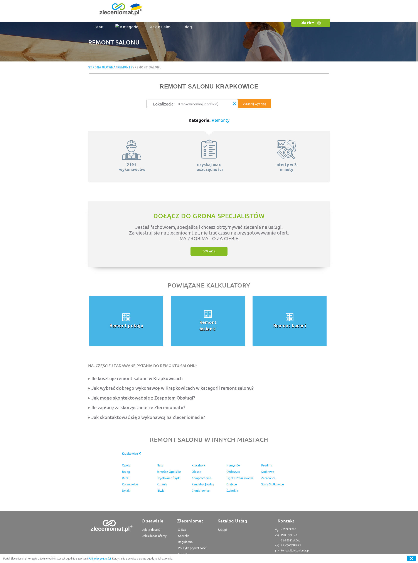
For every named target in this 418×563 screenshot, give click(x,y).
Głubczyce (233, 471)
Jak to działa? (151, 529)
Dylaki (126, 490)
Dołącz (209, 251)
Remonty (220, 120)
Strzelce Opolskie (169, 471)
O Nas (181, 529)
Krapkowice (130, 453)
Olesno (196, 471)
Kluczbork (198, 465)
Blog (188, 27)
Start (99, 27)
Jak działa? (161, 27)
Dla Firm (307, 22)
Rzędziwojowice (203, 484)
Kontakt (183, 535)
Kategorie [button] (128, 27)
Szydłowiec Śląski (168, 478)
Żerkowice (268, 478)
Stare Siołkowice (272, 484)
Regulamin (185, 542)
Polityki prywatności (99, 558)
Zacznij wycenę (254, 103)
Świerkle (232, 490)
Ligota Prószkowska (239, 478)
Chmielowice (201, 490)
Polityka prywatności (192, 548)
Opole (126, 465)
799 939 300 (288, 529)
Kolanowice (130, 484)
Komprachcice (201, 478)
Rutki (125, 478)
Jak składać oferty (154, 535)
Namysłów (233, 465)
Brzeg (126, 471)
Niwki (161, 490)
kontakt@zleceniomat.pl (295, 550)
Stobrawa (267, 471)
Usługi (222, 529)
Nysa (160, 465)
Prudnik (266, 465)
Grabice (231, 484)
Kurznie (162, 484)
